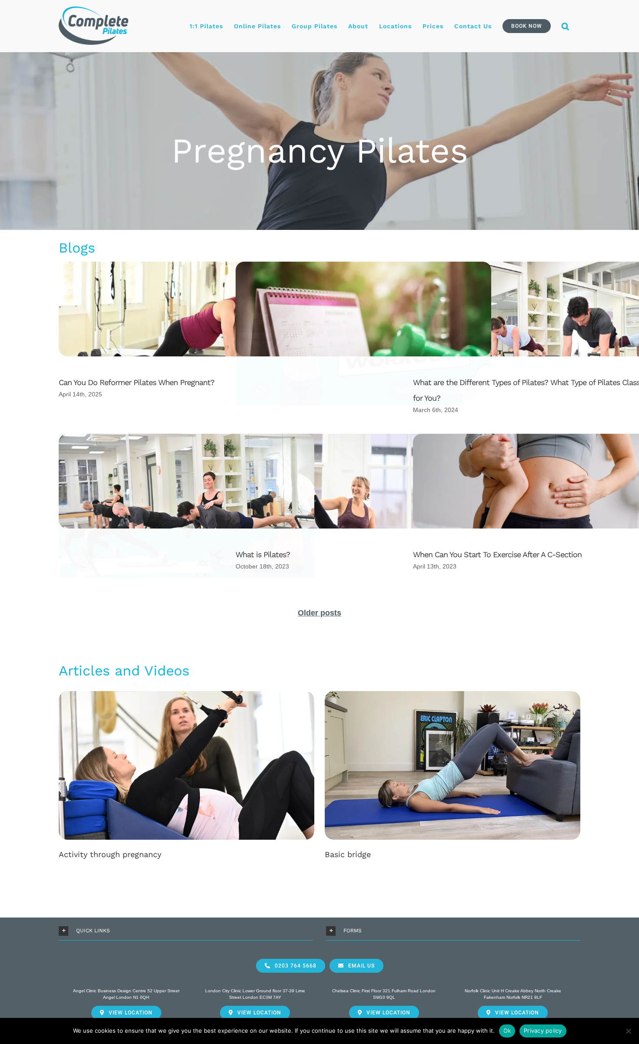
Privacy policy (543, 1030)
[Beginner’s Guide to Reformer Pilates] (186, 519)
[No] (628, 1031)
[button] (565, 26)
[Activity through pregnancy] (186, 765)
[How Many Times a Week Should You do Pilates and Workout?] (363, 338)
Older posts (319, 612)
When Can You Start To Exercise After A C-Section (497, 554)
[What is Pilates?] (363, 519)
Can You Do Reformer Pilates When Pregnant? (136, 382)
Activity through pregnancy (110, 854)
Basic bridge (348, 854)
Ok (507, 1030)
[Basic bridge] (452, 765)
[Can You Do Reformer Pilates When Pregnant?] (186, 347)
